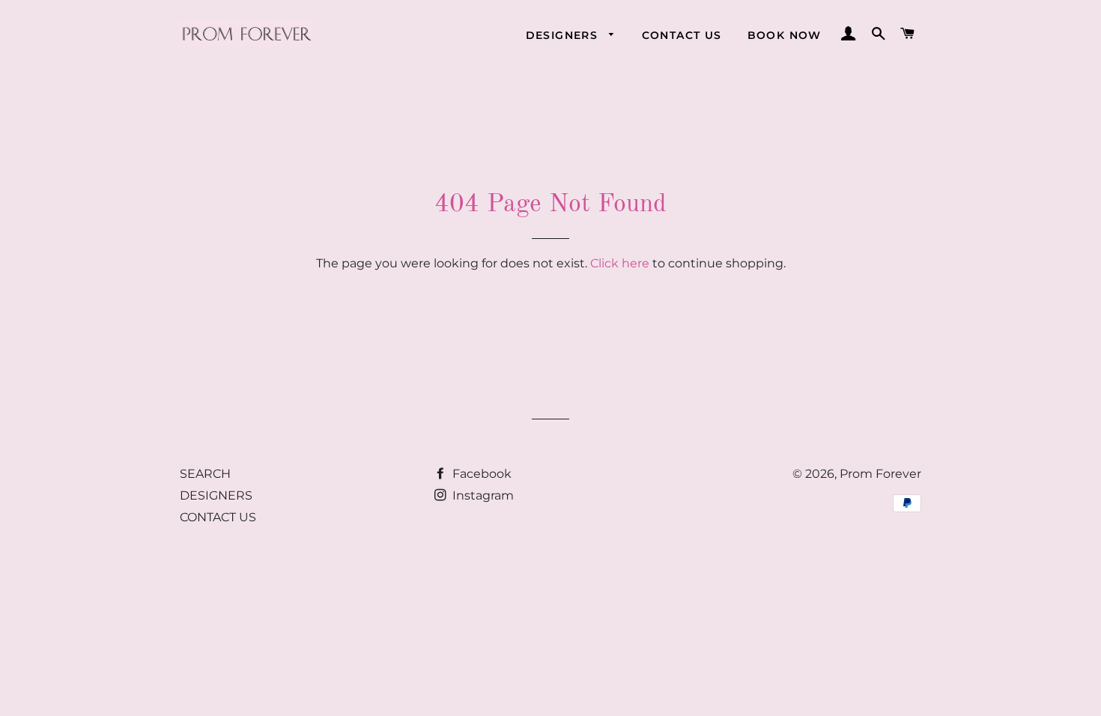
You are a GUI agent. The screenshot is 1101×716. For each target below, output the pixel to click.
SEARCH (205, 474)
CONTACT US (682, 35)
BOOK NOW (784, 35)
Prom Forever (880, 474)
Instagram (481, 495)
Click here (619, 263)
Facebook (480, 474)
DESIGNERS (564, 35)
